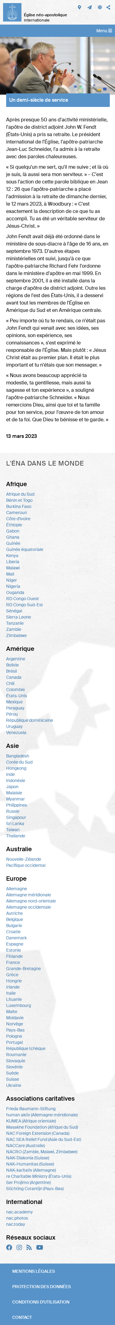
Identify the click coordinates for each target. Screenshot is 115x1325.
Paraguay (15, 708)
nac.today (15, 1224)
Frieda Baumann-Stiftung (31, 1108)
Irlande (13, 987)
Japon (12, 786)
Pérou (12, 714)
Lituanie (14, 999)
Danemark (16, 938)
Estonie (13, 950)
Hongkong (16, 768)
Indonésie (15, 780)
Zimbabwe (16, 635)
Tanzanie (15, 623)
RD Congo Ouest (22, 598)
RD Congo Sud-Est (24, 604)
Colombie (15, 689)
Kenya (12, 555)
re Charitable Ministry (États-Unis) (38, 1176)
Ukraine (13, 1085)
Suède (12, 1073)
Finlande (14, 956)
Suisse (12, 1079)
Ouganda (15, 592)
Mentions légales (33, 1271)
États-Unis (16, 695)
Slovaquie (15, 1061)
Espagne (14, 944)
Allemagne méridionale (28, 895)
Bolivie (12, 665)
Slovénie (14, 1067)
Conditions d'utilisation (40, 1302)
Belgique (14, 919)
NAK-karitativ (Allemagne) (31, 1170)
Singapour (16, 817)
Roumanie (16, 1054)
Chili (10, 683)
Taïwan (13, 829)
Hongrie (14, 981)
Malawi (13, 568)
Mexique (14, 702)
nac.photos (17, 1218)
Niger (11, 580)
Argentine (15, 659)
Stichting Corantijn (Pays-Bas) (34, 1188)
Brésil (11, 671)
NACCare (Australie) (25, 1145)
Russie (12, 811)
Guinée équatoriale (24, 549)
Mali (10, 574)
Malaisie (14, 793)
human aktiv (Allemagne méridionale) (42, 1115)
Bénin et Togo (19, 500)
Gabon (12, 531)
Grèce (12, 974)
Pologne (14, 1036)
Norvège (14, 1024)
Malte (11, 1011)
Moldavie (15, 1017)
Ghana (12, 537)
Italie (11, 993)
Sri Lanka (15, 823)
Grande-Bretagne (23, 968)
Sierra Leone (18, 617)
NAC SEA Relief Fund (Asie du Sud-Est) (43, 1139)
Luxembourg (18, 1005)
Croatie (13, 931)
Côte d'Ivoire (18, 518)
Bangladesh (17, 756)
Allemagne (16, 888)
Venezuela (16, 732)
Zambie (13, 629)
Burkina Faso (18, 506)
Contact (22, 1317)
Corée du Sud (19, 762)
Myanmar (15, 799)
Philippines (16, 805)
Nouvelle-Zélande (23, 859)
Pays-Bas (15, 1030)
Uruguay (14, 726)
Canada (13, 677)
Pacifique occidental (25, 865)
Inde (10, 774)
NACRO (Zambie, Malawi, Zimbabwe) (41, 1151)
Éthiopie (14, 525)
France (13, 962)
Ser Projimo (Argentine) (28, 1182)
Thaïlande (15, 836)
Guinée (13, 543)
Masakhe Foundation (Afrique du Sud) (42, 1127)
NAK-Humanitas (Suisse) (30, 1164)
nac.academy (19, 1212)
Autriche (14, 913)
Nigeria (13, 586)
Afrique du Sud (20, 494)
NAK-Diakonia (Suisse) (27, 1158)
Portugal (14, 1042)
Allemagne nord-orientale (31, 901)
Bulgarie (14, 925)
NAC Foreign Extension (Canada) (37, 1133)
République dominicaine (29, 720)
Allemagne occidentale (28, 907)
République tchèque (25, 1048)
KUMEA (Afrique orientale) (31, 1121)
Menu (102, 30)
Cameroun (16, 512)
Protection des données (41, 1286)
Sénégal (14, 611)
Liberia (12, 561)
